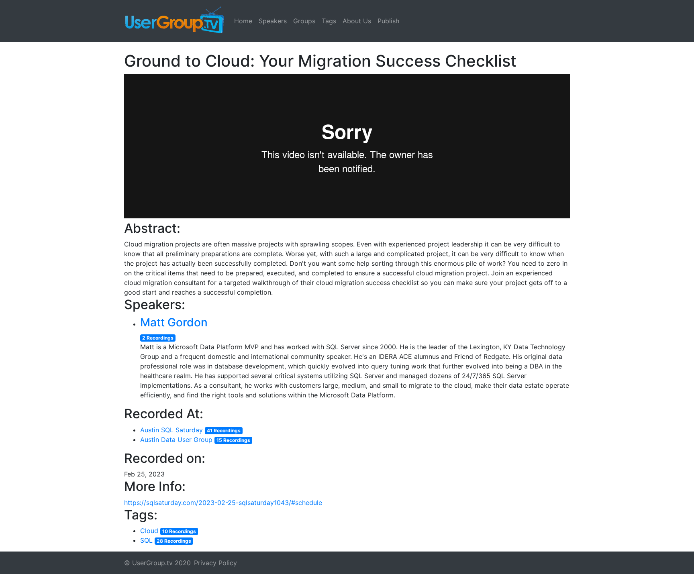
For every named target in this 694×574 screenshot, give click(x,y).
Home (243, 21)
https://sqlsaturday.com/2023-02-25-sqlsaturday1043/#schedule (223, 503)
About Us (357, 21)
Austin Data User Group (176, 440)
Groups (304, 21)
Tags (329, 21)
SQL (146, 540)
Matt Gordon (174, 322)
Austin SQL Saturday (171, 430)
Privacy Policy (215, 563)
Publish (388, 21)
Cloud (149, 531)
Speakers (273, 21)
